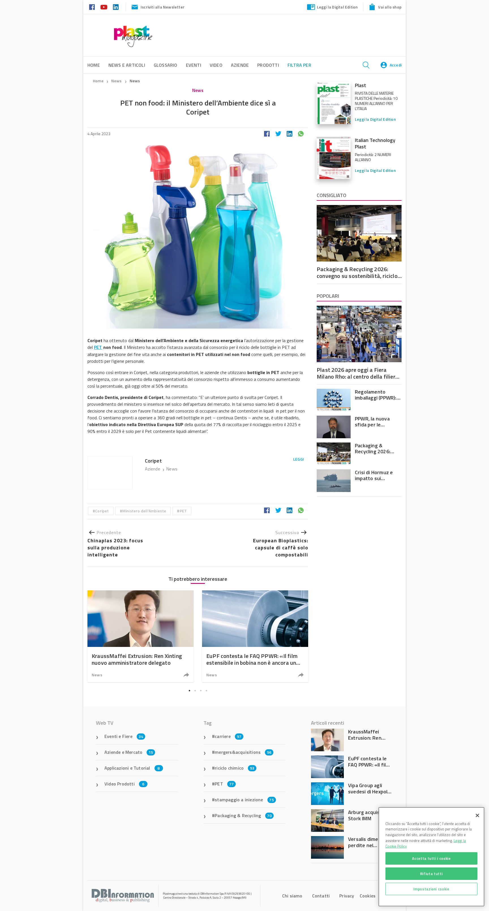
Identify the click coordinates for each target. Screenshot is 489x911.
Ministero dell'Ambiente (144, 511)
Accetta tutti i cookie (431, 858)
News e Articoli (126, 65)
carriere (228, 736)
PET (98, 347)
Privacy (346, 895)
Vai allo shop (390, 7)
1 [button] (189, 690)
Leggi (298, 459)
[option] (140, 636)
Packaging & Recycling (243, 815)
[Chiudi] (477, 815)
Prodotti (268, 65)
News (117, 81)
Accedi (396, 65)
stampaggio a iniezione (244, 799)
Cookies (368, 895)
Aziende (153, 468)
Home (98, 81)
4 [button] (206, 690)
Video (216, 65)
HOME (93, 65)
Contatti (321, 895)
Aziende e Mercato (128, 752)
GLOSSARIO (165, 65)
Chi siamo (292, 895)
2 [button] (195, 690)
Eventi (193, 65)
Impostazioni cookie (431, 889)
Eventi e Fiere (123, 736)
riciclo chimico (234, 768)
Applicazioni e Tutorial (132, 768)
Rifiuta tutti (431, 874)
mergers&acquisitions (243, 752)
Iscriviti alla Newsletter (163, 7)
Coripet (102, 511)
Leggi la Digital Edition (337, 7)
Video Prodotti (124, 783)
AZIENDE (240, 65)
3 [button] (200, 690)
